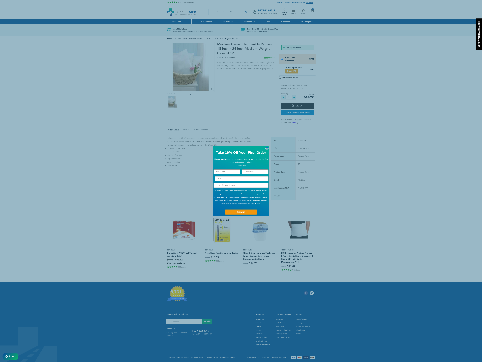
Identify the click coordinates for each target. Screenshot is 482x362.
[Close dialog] (267, 148)
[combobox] (217, 185)
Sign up (241, 212)
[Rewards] (10, 356)
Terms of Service (255, 203)
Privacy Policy (244, 203)
